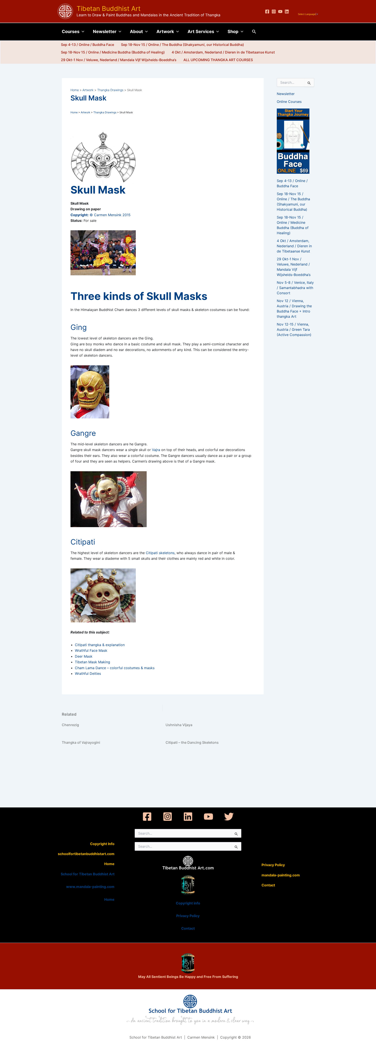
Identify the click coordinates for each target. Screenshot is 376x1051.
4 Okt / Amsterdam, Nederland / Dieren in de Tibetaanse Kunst (223, 52)
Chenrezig (70, 725)
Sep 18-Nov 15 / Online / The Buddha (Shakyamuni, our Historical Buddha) (182, 44)
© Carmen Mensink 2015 (100, 215)
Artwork (165, 31)
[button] (81, 31)
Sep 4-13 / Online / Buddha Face (87, 44)
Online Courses (289, 101)
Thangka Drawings (104, 112)
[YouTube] (280, 11)
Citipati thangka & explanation (100, 645)
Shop (233, 31)
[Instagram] (274, 11)
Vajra (156, 450)
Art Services (201, 31)
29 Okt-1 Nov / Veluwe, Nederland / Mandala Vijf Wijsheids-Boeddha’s (118, 60)
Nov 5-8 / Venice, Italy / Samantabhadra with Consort (295, 287)
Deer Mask (83, 656)
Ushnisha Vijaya (179, 725)
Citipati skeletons (160, 553)
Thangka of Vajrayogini (81, 742)
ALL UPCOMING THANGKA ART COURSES (218, 60)
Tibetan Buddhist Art (109, 8)
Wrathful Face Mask (91, 650)
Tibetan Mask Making (92, 662)
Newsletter (104, 31)
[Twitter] (229, 816)
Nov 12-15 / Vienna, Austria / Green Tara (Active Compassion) (294, 329)
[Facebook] (267, 11)
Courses (70, 31)
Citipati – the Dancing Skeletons (192, 742)
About (136, 31)
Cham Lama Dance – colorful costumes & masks (114, 668)
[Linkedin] (287, 11)
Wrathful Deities (88, 673)
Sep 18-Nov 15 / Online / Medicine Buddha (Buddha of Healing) (113, 52)
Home (74, 112)
